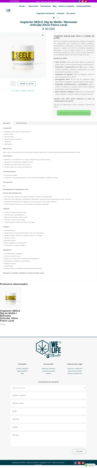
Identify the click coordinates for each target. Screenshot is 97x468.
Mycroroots (33, 6)
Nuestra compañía (66, 6)
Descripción (7, 123)
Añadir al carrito (27, 83)
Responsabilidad (84, 6)
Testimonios (45, 6)
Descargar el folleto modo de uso (73, 112)
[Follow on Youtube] (86, 1)
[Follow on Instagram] (82, 1)
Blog (54, 6)
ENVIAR (79, 451)
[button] (43, 35)
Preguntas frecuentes (45, 13)
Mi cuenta (70, 13)
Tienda (22, 6)
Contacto (60, 13)
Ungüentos (30, 91)
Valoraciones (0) (21, 123)
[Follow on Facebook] (79, 1)
